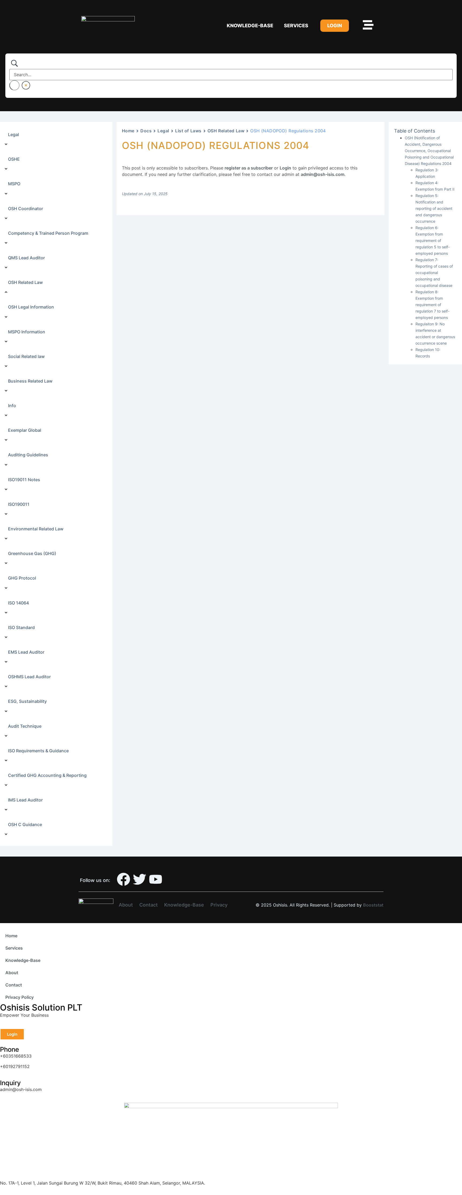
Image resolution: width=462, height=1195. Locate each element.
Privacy (219, 905)
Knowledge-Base (250, 25)
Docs (146, 130)
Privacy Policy (19, 997)
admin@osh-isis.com (322, 174)
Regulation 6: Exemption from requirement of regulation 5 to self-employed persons (432, 240)
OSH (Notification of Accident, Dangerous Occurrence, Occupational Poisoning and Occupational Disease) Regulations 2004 (429, 151)
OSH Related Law (225, 130)
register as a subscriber (249, 168)
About (126, 905)
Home (128, 130)
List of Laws (188, 130)
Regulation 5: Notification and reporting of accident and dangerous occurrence (433, 208)
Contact (148, 905)
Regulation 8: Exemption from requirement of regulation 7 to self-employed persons (432, 305)
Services (296, 25)
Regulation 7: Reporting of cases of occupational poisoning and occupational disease (434, 272)
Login (285, 168)
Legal (163, 130)
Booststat (373, 905)
